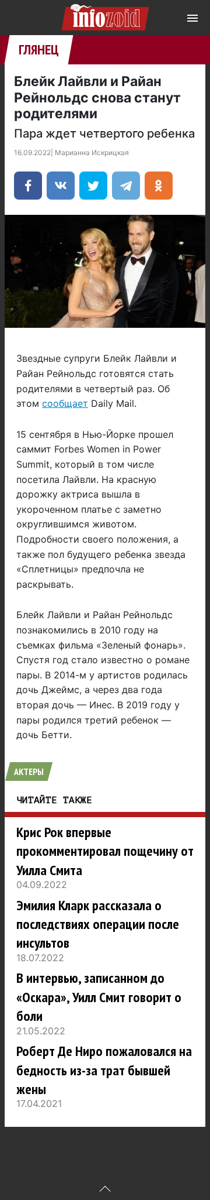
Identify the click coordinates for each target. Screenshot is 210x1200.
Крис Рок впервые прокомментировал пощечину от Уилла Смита (105, 851)
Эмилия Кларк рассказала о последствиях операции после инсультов (97, 924)
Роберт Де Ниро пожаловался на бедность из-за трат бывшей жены (104, 1070)
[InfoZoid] (105, 15)
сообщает (65, 403)
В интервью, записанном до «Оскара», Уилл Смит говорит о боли (98, 997)
